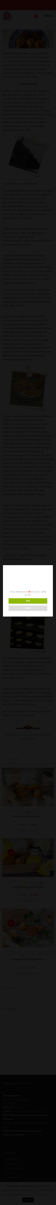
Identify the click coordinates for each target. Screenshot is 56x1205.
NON (27, 608)
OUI (28, 601)
